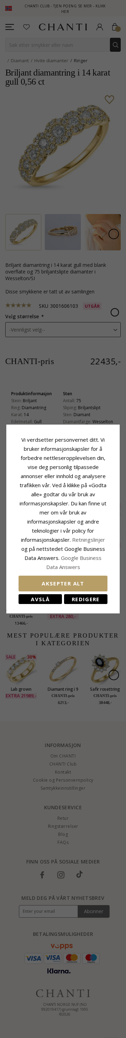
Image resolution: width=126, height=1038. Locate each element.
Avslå (40, 599)
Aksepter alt (63, 583)
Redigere (86, 599)
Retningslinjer (88, 539)
